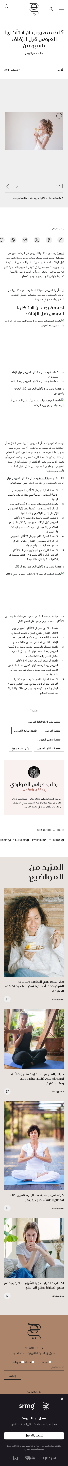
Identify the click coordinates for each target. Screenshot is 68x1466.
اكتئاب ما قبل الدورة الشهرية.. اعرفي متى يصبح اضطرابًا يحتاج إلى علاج (34, 1285)
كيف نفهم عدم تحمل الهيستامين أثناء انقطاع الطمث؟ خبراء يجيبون (37, 1197)
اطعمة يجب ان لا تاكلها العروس (44, 721)
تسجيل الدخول (34, 1436)
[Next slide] (7, 186)
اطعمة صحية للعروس (25, 730)
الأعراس (60, 69)
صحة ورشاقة (58, 999)
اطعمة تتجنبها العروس (49, 739)
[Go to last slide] (16, 186)
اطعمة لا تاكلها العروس (49, 748)
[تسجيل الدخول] (51, 9)
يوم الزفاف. (17, 381)
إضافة (12, 1376)
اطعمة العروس (53, 730)
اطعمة (60, 253)
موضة (45, 1361)
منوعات (17, 1361)
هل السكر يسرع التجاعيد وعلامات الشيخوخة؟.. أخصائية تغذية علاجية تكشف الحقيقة (34, 986)
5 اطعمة (43, 478)
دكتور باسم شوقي (20, 748)
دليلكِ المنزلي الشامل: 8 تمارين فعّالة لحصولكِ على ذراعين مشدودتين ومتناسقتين (37, 1078)
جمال (28, 1361)
